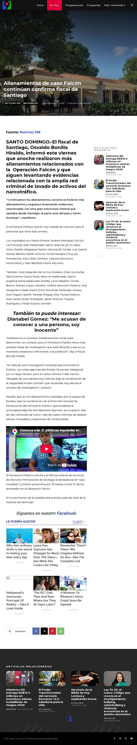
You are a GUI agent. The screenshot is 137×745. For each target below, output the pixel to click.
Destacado (111, 246)
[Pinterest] (52, 631)
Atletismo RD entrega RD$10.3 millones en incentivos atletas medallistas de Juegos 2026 (118, 163)
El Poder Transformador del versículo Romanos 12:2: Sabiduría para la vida (118, 185)
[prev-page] (96, 255)
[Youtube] (131, 739)
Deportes (110, 173)
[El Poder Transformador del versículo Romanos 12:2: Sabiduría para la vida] (99, 184)
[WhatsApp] (60, 631)
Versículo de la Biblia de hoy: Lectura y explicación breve (117, 206)
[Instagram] (120, 739)
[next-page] (102, 255)
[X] (44, 631)
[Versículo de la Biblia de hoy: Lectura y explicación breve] (99, 206)
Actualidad (112, 194)
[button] (132, 5)
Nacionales (30, 103)
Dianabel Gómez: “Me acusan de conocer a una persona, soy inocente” (46, 324)
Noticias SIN (12, 103)
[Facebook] (36, 631)
